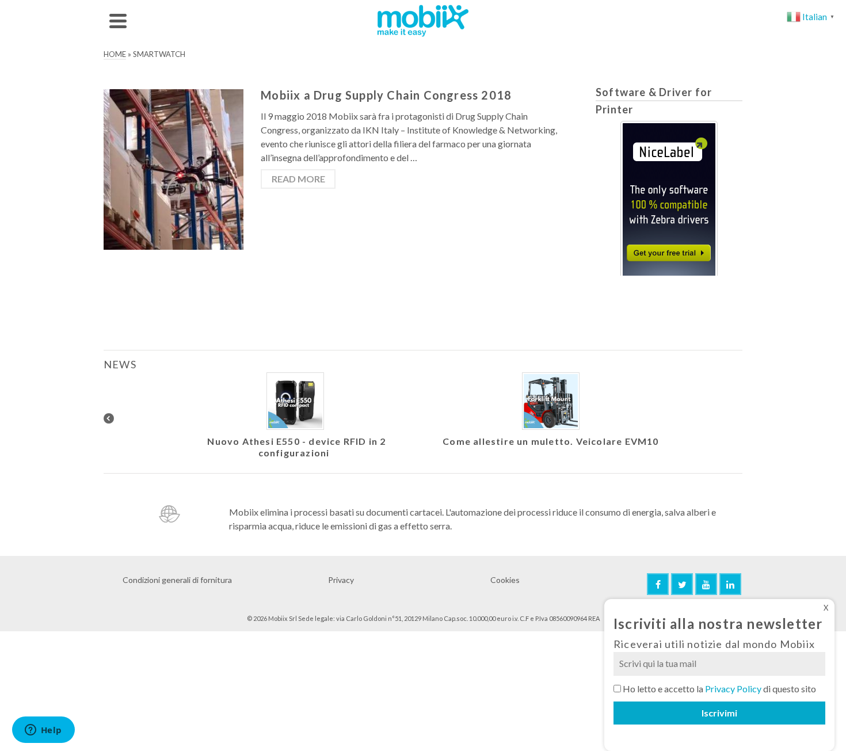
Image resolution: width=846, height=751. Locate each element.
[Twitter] (682, 584)
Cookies (505, 580)
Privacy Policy (733, 688)
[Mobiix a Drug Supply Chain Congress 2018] (173, 168)
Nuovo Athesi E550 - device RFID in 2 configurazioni (296, 447)
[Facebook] (658, 584)
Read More (298, 178)
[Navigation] (118, 20)
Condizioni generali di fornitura (177, 580)
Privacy (341, 580)
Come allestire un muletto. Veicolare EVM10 (550, 441)
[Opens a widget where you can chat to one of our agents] (43, 730)
